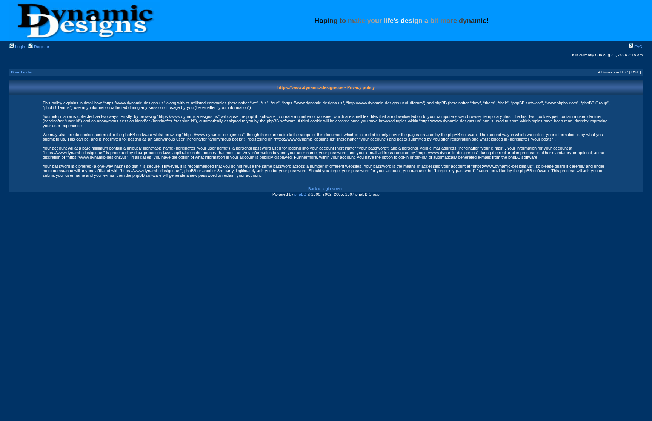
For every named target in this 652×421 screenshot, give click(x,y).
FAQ (638, 46)
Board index (22, 72)
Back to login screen (326, 189)
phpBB (300, 194)
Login (19, 46)
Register (41, 46)
